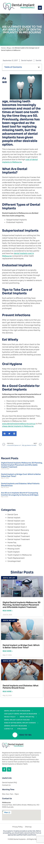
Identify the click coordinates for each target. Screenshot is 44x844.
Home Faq (11, 542)
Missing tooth (13, 549)
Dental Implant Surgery (17, 533)
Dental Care (12, 514)
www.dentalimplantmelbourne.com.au (18, 424)
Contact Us (8, 729)
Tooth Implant (13, 552)
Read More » (7, 611)
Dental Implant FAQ (27, 717)
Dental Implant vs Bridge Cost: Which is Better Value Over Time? (21, 475)
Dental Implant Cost (16, 524)
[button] (40, 8)
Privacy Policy (9, 717)
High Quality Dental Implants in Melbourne (20, 714)
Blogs (9, 48)
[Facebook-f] (4, 769)
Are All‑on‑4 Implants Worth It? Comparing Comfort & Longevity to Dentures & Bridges (19, 494)
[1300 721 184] (14, 734)
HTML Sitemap (22, 729)
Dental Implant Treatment (18, 536)
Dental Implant (26, 60)
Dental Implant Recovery (18, 530)
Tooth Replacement (16, 558)
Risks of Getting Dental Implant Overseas (20, 723)
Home (3, 48)
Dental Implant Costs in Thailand (17, 720)
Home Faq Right (14, 545)
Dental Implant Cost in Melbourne (17, 711)
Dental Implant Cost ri (17, 527)
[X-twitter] (9, 769)
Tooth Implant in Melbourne (19, 555)
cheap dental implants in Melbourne (17, 426)
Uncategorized (14, 561)
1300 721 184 (25, 735)
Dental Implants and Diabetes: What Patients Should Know (20, 484)
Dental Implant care (16, 521)
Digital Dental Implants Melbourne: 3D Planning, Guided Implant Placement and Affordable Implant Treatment (21, 465)
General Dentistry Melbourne (15, 726)
